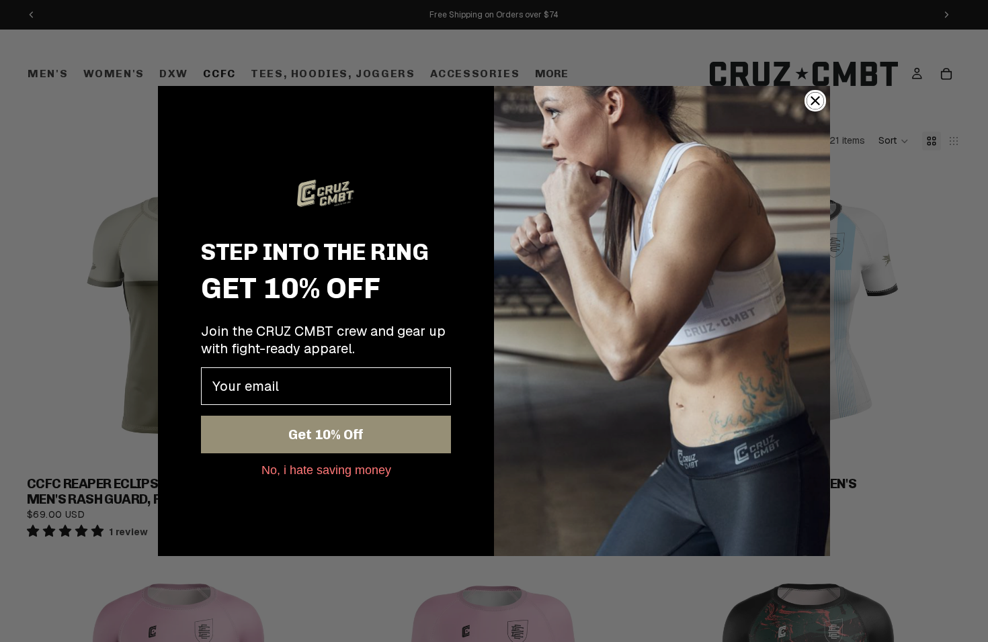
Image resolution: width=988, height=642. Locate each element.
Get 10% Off (326, 434)
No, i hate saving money (326, 469)
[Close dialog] (815, 100)
